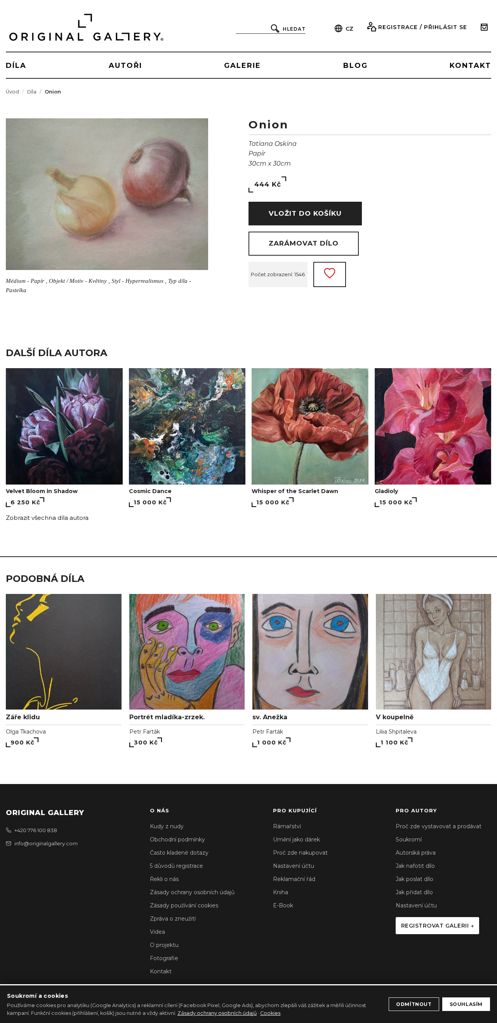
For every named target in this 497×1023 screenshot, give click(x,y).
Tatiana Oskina (272, 143)
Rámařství (287, 826)
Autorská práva (416, 852)
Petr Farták (144, 731)
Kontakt (161, 971)
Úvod (12, 91)
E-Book (283, 905)
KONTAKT (470, 65)
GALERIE (242, 65)
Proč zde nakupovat (300, 852)
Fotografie (164, 958)
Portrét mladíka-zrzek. (167, 717)
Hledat (294, 29)
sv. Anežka (269, 717)
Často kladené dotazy (179, 852)
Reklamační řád (294, 879)
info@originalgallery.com (46, 843)
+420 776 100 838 (35, 830)
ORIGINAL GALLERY (45, 812)
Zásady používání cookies (184, 905)
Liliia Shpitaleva (396, 731)
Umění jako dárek (296, 839)
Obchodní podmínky (177, 839)
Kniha (280, 892)
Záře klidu (23, 717)
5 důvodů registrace (176, 865)
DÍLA (16, 65)
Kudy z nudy (167, 826)
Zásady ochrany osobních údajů (192, 892)
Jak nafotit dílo (415, 865)
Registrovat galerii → (437, 925)
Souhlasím (466, 1004)
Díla (31, 91)
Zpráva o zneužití (173, 918)
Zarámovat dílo (304, 243)
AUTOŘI (125, 65)
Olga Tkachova (26, 731)
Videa (157, 931)
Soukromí (409, 839)
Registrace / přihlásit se (422, 27)
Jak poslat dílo (414, 879)
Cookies (270, 1013)
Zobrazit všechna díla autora (47, 517)
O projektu (164, 945)
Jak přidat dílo (414, 892)
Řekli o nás (164, 879)
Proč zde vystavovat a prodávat (438, 826)
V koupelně (395, 717)
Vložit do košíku (305, 213)
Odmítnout (413, 1004)
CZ (349, 28)
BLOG (355, 65)
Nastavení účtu (293, 865)
